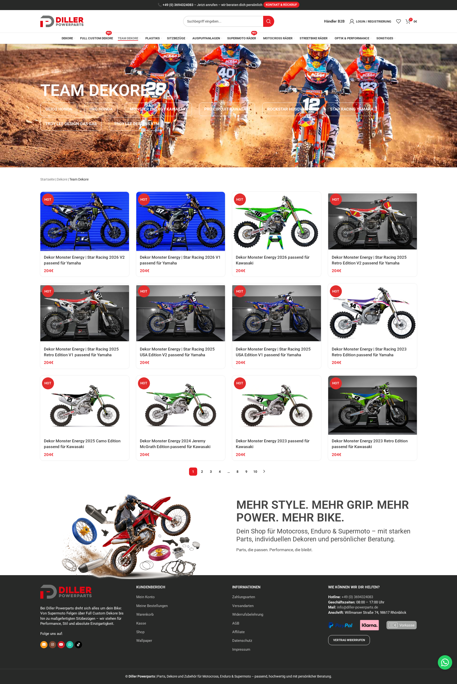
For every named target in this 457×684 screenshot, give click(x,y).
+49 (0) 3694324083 (178, 5)
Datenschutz (242, 640)
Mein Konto (145, 597)
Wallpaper (144, 640)
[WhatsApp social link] (69, 644)
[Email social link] (43, 644)
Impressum (241, 649)
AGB (235, 623)
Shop (140, 632)
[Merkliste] (398, 21)
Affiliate (238, 632)
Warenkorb (145, 614)
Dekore (62, 179)
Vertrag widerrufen (349, 640)
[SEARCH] (268, 21)
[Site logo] (61, 20)
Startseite (47, 179)
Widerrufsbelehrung (247, 614)
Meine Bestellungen (152, 606)
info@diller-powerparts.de (357, 607)
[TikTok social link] (78, 644)
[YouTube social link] (61, 644)
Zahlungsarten (243, 597)
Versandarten (243, 606)
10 (255, 472)
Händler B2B (334, 21)
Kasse (141, 623)
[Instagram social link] (52, 644)
